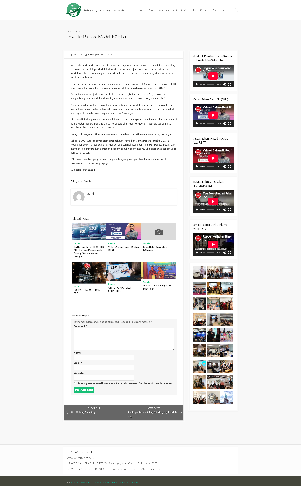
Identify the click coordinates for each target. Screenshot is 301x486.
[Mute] (224, 84)
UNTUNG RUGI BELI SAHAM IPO (119, 289)
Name (78, 352)
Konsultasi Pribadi (167, 10)
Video (215, 10)
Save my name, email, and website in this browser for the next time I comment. (125, 383)
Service (184, 10)
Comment (80, 326)
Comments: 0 (105, 55)
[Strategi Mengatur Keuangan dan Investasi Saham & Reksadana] (74, 10)
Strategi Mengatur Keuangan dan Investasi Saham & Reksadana (104, 482)
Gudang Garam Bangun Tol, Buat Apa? (157, 287)
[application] (213, 76)
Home (142, 10)
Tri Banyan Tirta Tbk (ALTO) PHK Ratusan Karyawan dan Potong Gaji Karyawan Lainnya (89, 252)
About (152, 10)
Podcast (226, 10)
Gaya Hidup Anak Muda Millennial (155, 248)
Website (79, 373)
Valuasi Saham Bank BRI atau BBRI (123, 248)
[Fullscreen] (229, 84)
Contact (204, 10)
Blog (194, 10)
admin (91, 55)
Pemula (82, 31)
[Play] (196, 84)
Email (78, 362)
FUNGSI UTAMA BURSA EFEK (87, 292)
